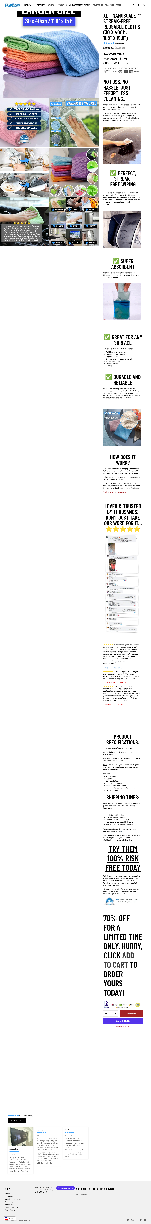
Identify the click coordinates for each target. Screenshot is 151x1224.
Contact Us (9, 1196)
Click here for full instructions (114, 492)
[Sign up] (144, 1195)
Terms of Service (11, 1207)
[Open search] (133, 5)
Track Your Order (11, 1210)
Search (7, 1194)
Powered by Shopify (24, 1220)
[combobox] (10, 1218)
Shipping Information (13, 1199)
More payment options (122, 1026)
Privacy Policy (10, 1202)
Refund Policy (10, 1205)
